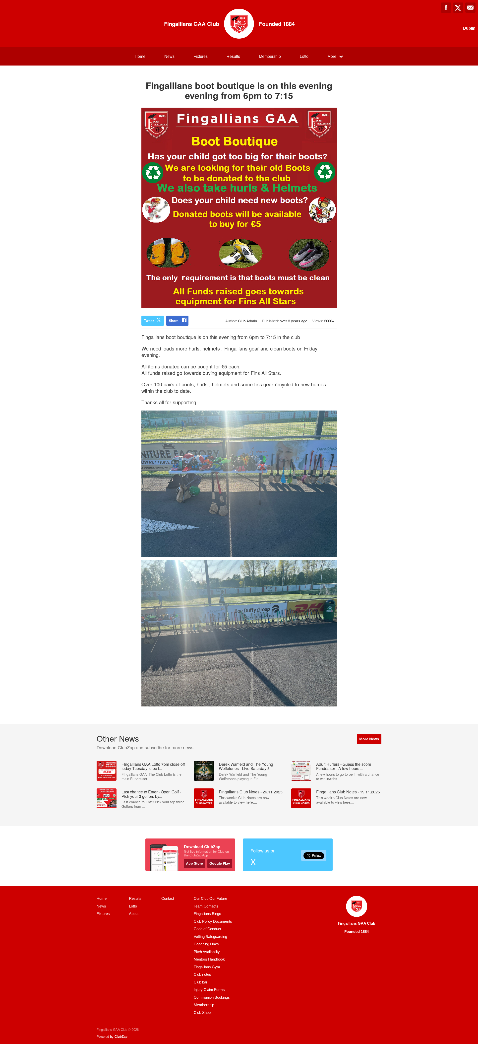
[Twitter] (458, 7)
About (133, 913)
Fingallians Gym (207, 967)
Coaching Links (206, 944)
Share (174, 320)
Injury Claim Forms (209, 989)
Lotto (304, 56)
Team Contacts (206, 906)
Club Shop (202, 1012)
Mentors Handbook (209, 959)
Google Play (219, 863)
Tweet (149, 320)
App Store (194, 863)
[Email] (470, 7)
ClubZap (121, 1037)
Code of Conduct (207, 929)
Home (140, 56)
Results (233, 56)
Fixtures (200, 56)
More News (369, 739)
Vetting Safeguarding (210, 936)
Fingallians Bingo (207, 913)
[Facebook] (446, 7)
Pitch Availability (207, 952)
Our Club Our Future (210, 898)
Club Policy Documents (213, 921)
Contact (167, 898)
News (169, 56)
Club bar (200, 982)
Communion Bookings (212, 997)
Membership (270, 56)
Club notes (202, 974)
